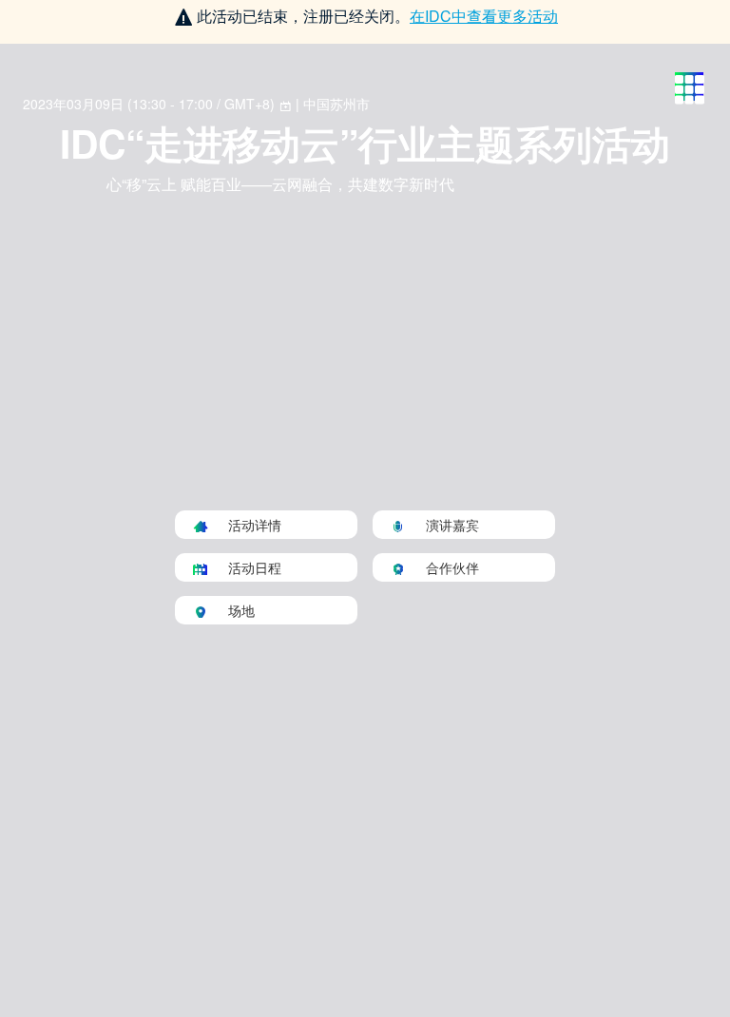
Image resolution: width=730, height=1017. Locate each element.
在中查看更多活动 (484, 16)
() (151, 103)
